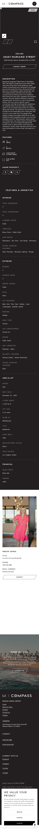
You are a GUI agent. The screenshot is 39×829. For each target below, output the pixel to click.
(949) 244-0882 (7, 565)
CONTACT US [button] (19, 671)
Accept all (19, 823)
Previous (6, 42)
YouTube (5, 768)
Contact (19, 577)
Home (4, 704)
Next (10, 42)
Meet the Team (7, 707)
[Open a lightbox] (4, 36)
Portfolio (5, 710)
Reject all (19, 812)
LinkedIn (5, 773)
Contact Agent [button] (19, 67)
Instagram (5, 764)
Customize (19, 817)
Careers (5, 715)
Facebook (5, 759)
